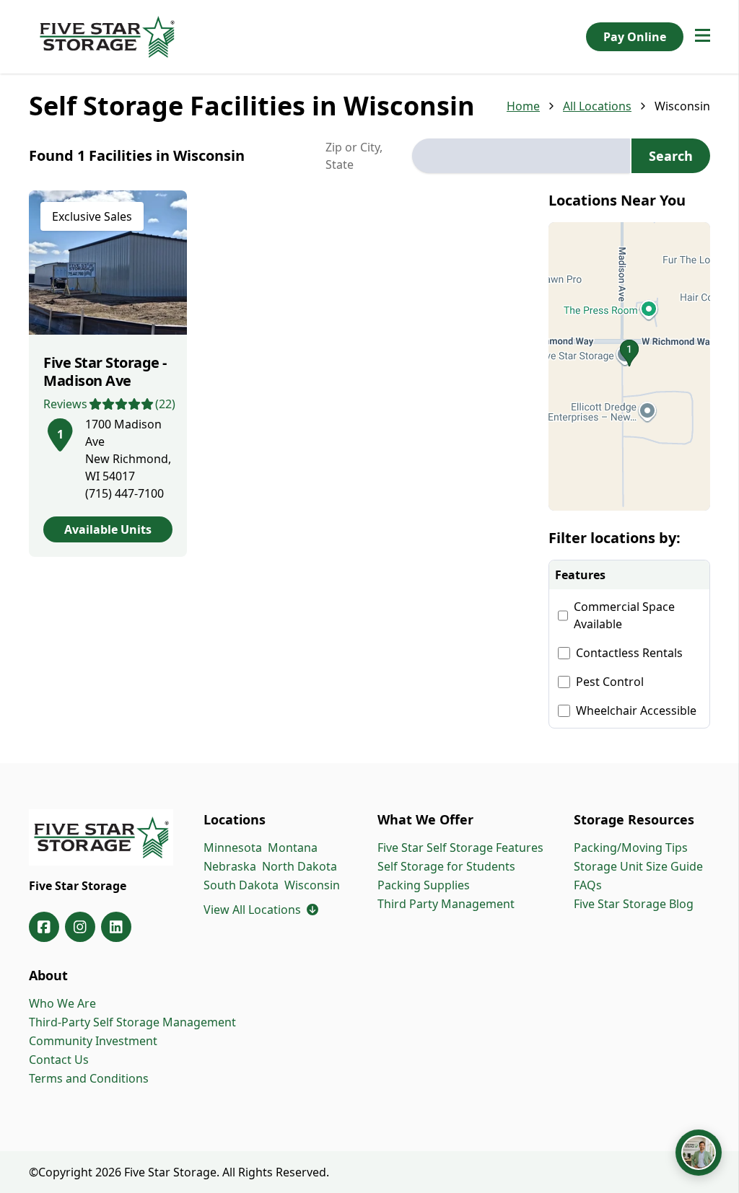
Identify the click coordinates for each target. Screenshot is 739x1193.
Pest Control (610, 682)
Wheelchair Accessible (636, 710)
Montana (293, 847)
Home (523, 106)
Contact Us (59, 1059)
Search (671, 155)
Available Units (108, 529)
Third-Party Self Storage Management (132, 1022)
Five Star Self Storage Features (460, 847)
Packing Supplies (423, 885)
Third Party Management (446, 904)
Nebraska (230, 866)
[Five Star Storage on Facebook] (44, 927)
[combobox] (521, 155)
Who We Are (62, 1003)
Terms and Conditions (89, 1078)
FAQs (588, 885)
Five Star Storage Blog (634, 904)
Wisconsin (312, 885)
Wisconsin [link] (682, 106)
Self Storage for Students (446, 866)
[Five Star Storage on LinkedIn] (116, 927)
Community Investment (93, 1041)
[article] (108, 373)
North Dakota (299, 866)
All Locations (597, 106)
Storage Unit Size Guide (638, 866)
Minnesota (233, 847)
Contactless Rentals (629, 653)
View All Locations (261, 909)
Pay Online (634, 37)
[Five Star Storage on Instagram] (80, 927)
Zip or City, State (353, 155)
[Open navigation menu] (702, 37)
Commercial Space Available (624, 615)
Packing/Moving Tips (631, 847)
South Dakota (241, 885)
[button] (629, 366)
